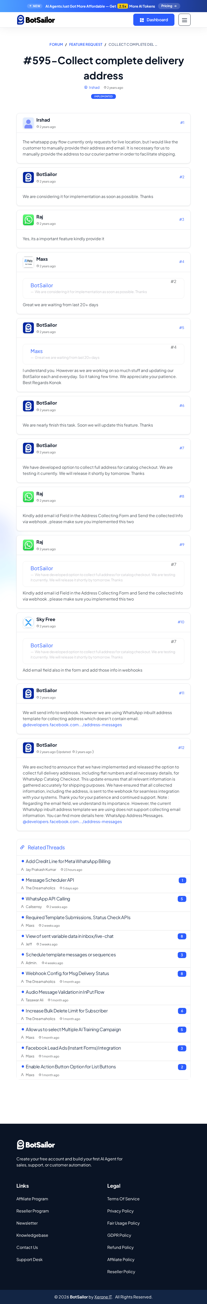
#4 (181, 261)
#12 (181, 747)
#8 (181, 496)
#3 (181, 219)
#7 (181, 448)
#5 (181, 327)
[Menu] (184, 20)
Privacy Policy (120, 1210)
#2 (181, 176)
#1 (182, 122)
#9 (181, 544)
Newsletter (27, 1223)
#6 (181, 405)
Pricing (166, 6)
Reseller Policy (121, 1271)
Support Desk (29, 1259)
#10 (181, 622)
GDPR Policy (119, 1235)
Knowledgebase (32, 1235)
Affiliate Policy (121, 1259)
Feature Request (85, 44)
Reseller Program (32, 1210)
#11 (181, 693)
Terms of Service (123, 1198)
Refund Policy (120, 1247)
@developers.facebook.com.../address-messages (72, 724)
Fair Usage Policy (123, 1223)
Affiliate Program (32, 1198)
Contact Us (27, 1247)
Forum (56, 44)
